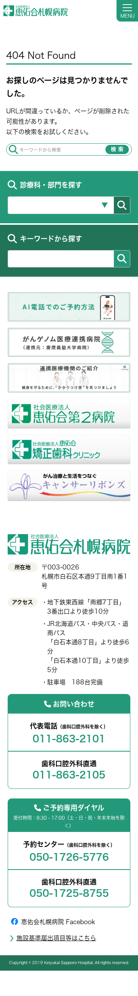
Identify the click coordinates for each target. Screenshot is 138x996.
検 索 (117, 149)
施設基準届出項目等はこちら (56, 938)
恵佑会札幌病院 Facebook (58, 922)
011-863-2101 (69, 738)
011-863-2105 (69, 774)
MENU (127, 15)
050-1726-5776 (69, 857)
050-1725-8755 (69, 893)
